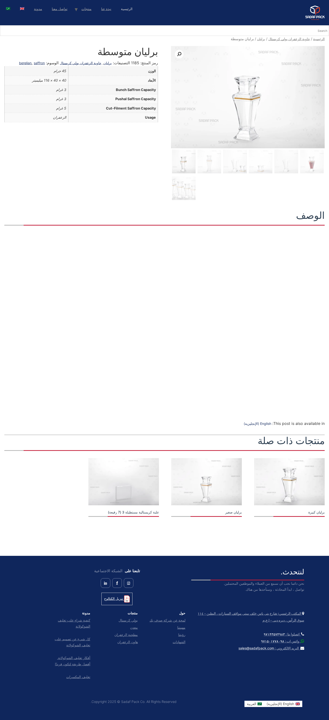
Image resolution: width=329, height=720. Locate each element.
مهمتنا (181, 627)
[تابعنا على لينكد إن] (105, 583)
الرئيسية (319, 39)
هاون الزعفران (127, 642)
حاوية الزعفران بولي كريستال (289, 39)
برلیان (261, 39)
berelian (25, 63)
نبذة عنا (106, 9)
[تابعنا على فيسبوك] (117, 583)
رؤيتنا (181, 635)
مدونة (38, 9)
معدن (134, 627)
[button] (179, 54)
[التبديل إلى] (22, 9)
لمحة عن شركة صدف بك (167, 620)
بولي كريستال (128, 620)
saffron (39, 63)
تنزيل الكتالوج (114, 599)
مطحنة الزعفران (126, 635)
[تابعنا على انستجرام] (128, 583)
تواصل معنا (59, 9)
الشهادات (179, 642)
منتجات (86, 9)
